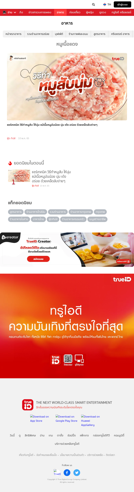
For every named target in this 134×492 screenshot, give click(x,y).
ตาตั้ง (60, 435)
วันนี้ (12, 435)
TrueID (10, 4)
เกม (51, 435)
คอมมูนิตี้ (119, 435)
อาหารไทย (38, 219)
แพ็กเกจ (84, 435)
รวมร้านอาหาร (58, 212)
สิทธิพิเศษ (30, 435)
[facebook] (67, 472)
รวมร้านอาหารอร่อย (38, 34)
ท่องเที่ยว (74, 12)
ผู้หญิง (90, 12)
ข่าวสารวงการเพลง (40, 12)
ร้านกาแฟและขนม (78, 34)
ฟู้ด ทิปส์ (11, 138)
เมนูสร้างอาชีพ (97, 219)
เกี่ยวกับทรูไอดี (26, 455)
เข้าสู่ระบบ (122, 4)
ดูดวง (102, 12)
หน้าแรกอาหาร (13, 34)
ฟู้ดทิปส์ (53, 219)
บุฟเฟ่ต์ (59, 34)
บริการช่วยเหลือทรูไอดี (67, 444)
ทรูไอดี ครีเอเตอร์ (121, 12)
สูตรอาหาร (99, 34)
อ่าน (10, 12)
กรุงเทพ (100, 212)
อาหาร (60, 12)
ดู (20, 435)
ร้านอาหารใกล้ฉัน (36, 212)
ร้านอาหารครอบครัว (73, 219)
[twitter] (76, 472)
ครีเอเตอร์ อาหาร (120, 34)
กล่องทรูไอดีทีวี (101, 435)
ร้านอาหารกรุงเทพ (80, 212)
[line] (57, 472)
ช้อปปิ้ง (72, 435)
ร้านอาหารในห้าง (19, 219)
